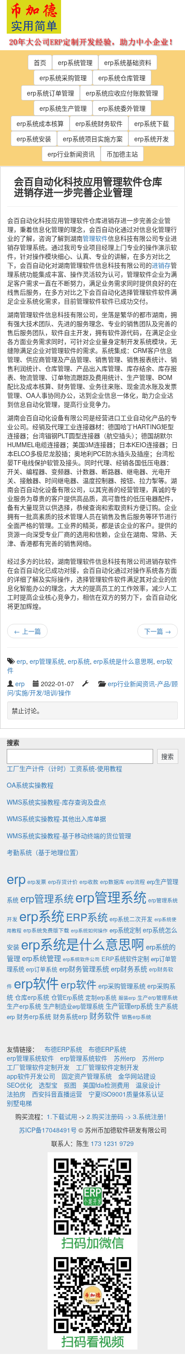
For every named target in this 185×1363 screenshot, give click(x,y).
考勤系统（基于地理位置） (44, 852)
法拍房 (16, 1093)
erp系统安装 (34, 138)
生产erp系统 (24, 1006)
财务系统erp (70, 1016)
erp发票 (36, 881)
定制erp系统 (101, 997)
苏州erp (125, 1058)
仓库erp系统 (32, 997)
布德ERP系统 (63, 1049)
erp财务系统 (129, 968)
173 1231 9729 (112, 1143)
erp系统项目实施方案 (93, 138)
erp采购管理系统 (121, 985)
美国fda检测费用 (106, 1084)
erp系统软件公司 (81, 959)
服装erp (127, 997)
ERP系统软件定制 (125, 958)
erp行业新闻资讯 (71, 153)
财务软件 (104, 1015)
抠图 (70, 1084)
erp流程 (135, 881)
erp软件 (36, 982)
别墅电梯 (19, 1102)
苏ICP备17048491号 (48, 1129)
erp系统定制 (125, 930)
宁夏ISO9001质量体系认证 (126, 1093)
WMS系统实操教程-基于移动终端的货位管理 (69, 835)
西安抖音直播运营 (57, 1093)
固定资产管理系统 (87, 1075)
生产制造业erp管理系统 (73, 1006)
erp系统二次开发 (131, 919)
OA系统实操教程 (30, 784)
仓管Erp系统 (67, 997)
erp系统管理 (75, 62)
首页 (40, 62)
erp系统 (79, 661)
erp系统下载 (151, 123)
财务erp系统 (34, 1016)
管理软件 (95, 238)
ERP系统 (87, 916)
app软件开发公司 (31, 1075)
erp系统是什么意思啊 (123, 661)
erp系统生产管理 (63, 108)
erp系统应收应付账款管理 (122, 92)
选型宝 (48, 1084)
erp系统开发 (151, 138)
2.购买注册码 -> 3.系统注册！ (128, 1116)
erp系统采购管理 (63, 77)
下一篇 (157, 631)
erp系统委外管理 (121, 108)
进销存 (161, 265)
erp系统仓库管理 (121, 77)
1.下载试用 (62, 1116)
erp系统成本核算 (40, 123)
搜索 (13, 742)
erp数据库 (112, 881)
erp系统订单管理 (50, 92)
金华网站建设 (137, 1075)
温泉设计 (148, 1084)
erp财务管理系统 (84, 968)
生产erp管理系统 (157, 997)
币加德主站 (122, 153)
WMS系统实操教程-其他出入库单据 (56, 818)
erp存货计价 (63, 881)
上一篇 (27, 631)
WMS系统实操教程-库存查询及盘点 (56, 801)
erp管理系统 (47, 661)
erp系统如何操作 (89, 930)
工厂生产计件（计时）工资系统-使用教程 (64, 768)
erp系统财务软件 (99, 123)
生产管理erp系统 (129, 1005)
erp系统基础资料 (127, 62)
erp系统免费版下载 (46, 930)
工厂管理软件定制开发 (38, 1067)
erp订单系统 (41, 969)
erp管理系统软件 (30, 1058)
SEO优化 (19, 1084)
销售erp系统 (136, 1016)
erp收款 (88, 881)
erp (21, 661)
